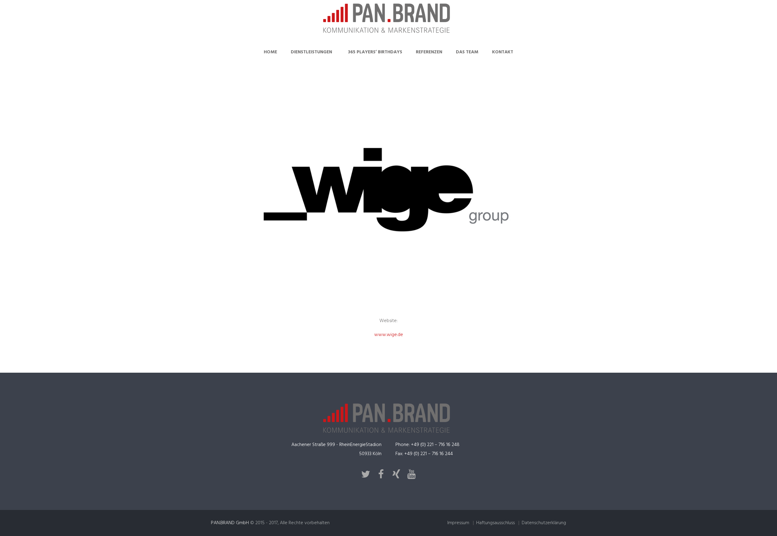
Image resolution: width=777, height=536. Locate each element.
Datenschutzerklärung (544, 523)
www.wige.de (388, 335)
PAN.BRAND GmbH (230, 523)
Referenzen (429, 52)
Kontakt (502, 52)
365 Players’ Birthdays (375, 52)
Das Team (467, 52)
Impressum (458, 523)
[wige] (388, 190)
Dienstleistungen (311, 52)
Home (270, 52)
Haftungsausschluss (495, 523)
